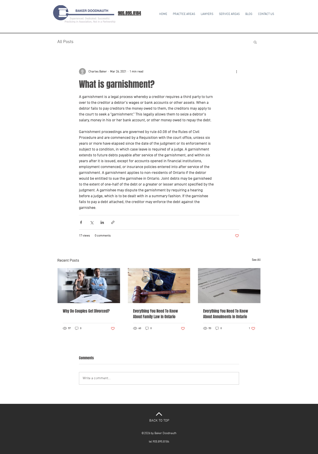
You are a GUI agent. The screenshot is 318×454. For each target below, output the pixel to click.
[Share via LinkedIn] (102, 222)
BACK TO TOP (159, 421)
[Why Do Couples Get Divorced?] (89, 285)
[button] (229, 12)
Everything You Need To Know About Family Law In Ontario (155, 314)
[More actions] (236, 71)
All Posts (65, 42)
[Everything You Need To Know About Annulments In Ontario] (229, 285)
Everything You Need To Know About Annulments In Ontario (225, 314)
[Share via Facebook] (81, 222)
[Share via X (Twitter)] (92, 222)
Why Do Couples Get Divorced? (86, 311)
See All (256, 260)
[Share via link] (113, 222)
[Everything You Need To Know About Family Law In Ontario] (159, 285)
